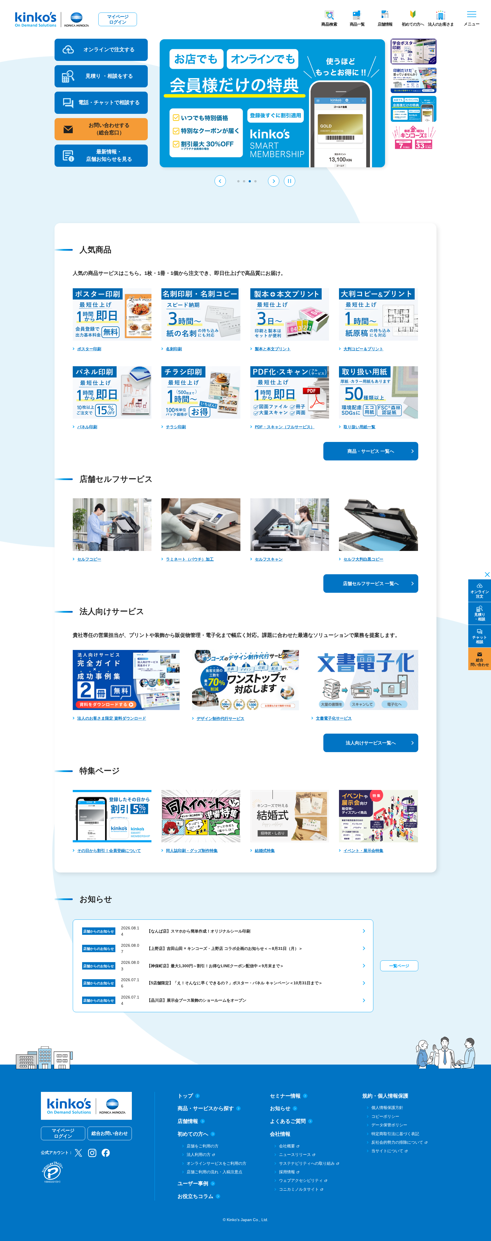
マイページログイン (117, 19)
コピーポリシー (385, 1116)
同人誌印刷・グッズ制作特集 (192, 850)
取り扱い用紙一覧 (359, 427)
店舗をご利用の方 (203, 1146)
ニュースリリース (295, 1154)
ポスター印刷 (89, 349)
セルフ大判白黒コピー (363, 559)
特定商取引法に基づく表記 (395, 1133)
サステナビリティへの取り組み (307, 1163)
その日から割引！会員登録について (109, 850)
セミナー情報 (285, 1096)
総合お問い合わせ (109, 1133)
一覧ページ (399, 966)
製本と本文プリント (273, 349)
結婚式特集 (265, 850)
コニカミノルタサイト (299, 1189)
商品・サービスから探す (206, 1108)
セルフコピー (89, 559)
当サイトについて (387, 1151)
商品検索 (329, 24)
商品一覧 (357, 24)
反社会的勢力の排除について (397, 1142)
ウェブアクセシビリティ (301, 1180)
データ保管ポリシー (389, 1125)
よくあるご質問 (288, 1121)
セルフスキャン (269, 559)
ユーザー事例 (193, 1183)
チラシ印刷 (176, 427)
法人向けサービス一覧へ (371, 742)
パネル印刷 (87, 427)
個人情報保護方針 (387, 1107)
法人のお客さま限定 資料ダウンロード (111, 718)
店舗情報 (385, 24)
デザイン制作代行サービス (220, 718)
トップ (185, 1096)
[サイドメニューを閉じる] (485, 574)
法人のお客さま (441, 24)
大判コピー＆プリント (363, 349)
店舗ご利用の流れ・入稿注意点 (214, 1172)
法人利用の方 (199, 1154)
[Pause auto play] (289, 181)
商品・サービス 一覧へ (371, 451)
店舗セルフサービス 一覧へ (371, 583)
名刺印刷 (174, 349)
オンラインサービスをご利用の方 (216, 1163)
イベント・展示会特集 (363, 850)
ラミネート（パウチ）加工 (190, 559)
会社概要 (287, 1146)
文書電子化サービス (334, 718)
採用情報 (287, 1172)
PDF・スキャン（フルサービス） (285, 427)
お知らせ (280, 1108)
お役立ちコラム (195, 1196)
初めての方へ (413, 24)
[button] (220, 181)
